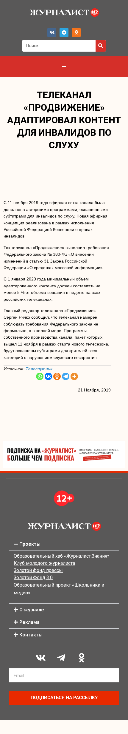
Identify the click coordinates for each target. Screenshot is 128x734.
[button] (64, 544)
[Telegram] (64, 32)
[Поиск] (101, 46)
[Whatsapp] (39, 376)
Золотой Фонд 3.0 (33, 577)
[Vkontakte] (48, 376)
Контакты (31, 635)
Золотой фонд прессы (38, 570)
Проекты (29, 544)
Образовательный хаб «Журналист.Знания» (62, 556)
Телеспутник (39, 368)
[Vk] (51, 32)
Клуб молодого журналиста (44, 563)
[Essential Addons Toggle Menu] (64, 66)
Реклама (29, 622)
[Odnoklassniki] (76, 32)
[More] (74, 376)
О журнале (31, 610)
